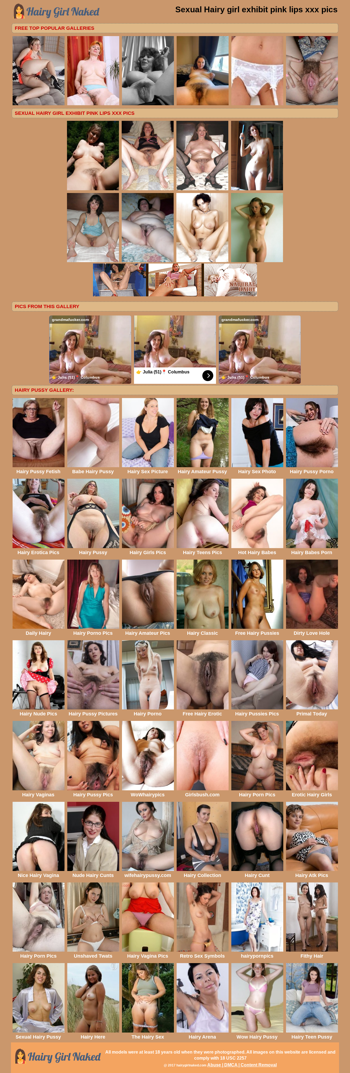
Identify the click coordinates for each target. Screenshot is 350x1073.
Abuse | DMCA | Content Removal (242, 1065)
